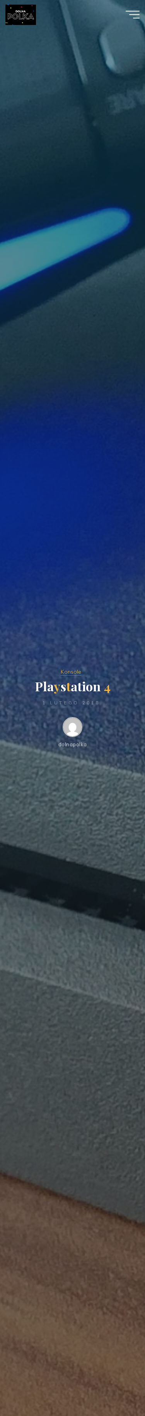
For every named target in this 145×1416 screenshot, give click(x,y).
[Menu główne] (133, 14)
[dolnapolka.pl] (20, 14)
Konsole (71, 671)
